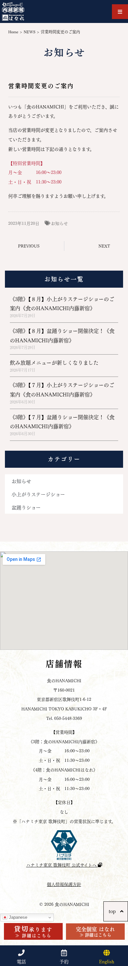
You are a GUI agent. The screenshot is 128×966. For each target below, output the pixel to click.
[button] (120, 11)
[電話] (21, 953)
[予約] (64, 953)
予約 (64, 961)
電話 (21, 961)
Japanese (17, 917)
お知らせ (59, 222)
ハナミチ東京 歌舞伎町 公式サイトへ (62, 864)
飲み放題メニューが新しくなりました (54, 362)
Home (13, 32)
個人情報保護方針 (64, 883)
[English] (106, 953)
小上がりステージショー (38, 494)
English (106, 961)
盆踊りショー (26, 507)
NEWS (29, 32)
